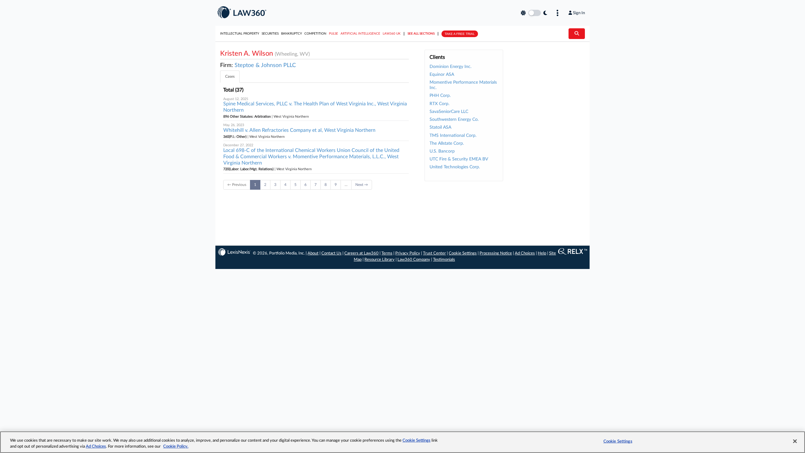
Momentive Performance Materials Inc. (463, 85)
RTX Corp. (439, 104)
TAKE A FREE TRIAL (460, 34)
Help (542, 253)
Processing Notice (496, 253)
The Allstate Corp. (447, 143)
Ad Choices (525, 253)
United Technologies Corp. (455, 167)
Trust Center (434, 253)
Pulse (333, 33)
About (313, 253)
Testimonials (444, 260)
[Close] (795, 441)
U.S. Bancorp (442, 151)
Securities (270, 33)
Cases (230, 76)
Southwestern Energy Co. (454, 119)
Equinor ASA (442, 74)
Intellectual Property (239, 33)
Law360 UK (392, 33)
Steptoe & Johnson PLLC (265, 65)
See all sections (421, 33)
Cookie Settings (463, 253)
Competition (315, 33)
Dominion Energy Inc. (450, 66)
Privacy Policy (407, 253)
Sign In (579, 13)
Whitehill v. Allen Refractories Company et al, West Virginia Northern (299, 130)
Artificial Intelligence (360, 33)
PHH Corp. (440, 95)
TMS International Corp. (453, 135)
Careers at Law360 (361, 253)
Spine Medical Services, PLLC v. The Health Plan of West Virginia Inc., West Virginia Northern (315, 107)
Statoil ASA (440, 127)
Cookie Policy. (175, 447)
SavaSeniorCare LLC (449, 111)
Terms (386, 253)
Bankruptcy (291, 33)
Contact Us (331, 253)
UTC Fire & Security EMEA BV (459, 159)
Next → (361, 185)
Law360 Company (413, 260)
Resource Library (379, 260)
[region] (402, 442)
